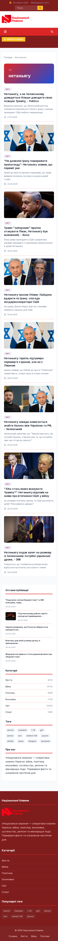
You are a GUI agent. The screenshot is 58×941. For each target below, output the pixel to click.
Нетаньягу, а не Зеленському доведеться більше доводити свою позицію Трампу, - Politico (28, 97)
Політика (7, 873)
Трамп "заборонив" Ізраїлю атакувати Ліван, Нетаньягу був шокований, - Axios (26, 231)
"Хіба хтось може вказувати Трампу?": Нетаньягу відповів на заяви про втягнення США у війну (26, 492)
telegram (32, 741)
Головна (8, 57)
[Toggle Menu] (5, 32)
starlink (10, 741)
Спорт (5, 892)
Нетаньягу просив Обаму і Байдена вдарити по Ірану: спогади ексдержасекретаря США (28, 298)
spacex (45, 736)
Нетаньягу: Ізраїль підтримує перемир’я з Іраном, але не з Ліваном (24, 362)
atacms (10, 730)
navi (20, 736)
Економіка (8, 879)
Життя (5, 860)
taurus (21, 741)
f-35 (33, 730)
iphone (10, 736)
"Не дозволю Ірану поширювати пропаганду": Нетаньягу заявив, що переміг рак (28, 164)
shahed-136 (31, 736)
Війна (5, 866)
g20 (41, 730)
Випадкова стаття (41, 3)
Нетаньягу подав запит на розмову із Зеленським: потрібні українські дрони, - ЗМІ (27, 556)
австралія (45, 741)
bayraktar (22, 730)
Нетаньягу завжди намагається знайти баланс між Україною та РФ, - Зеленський (28, 425)
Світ (8, 89)
